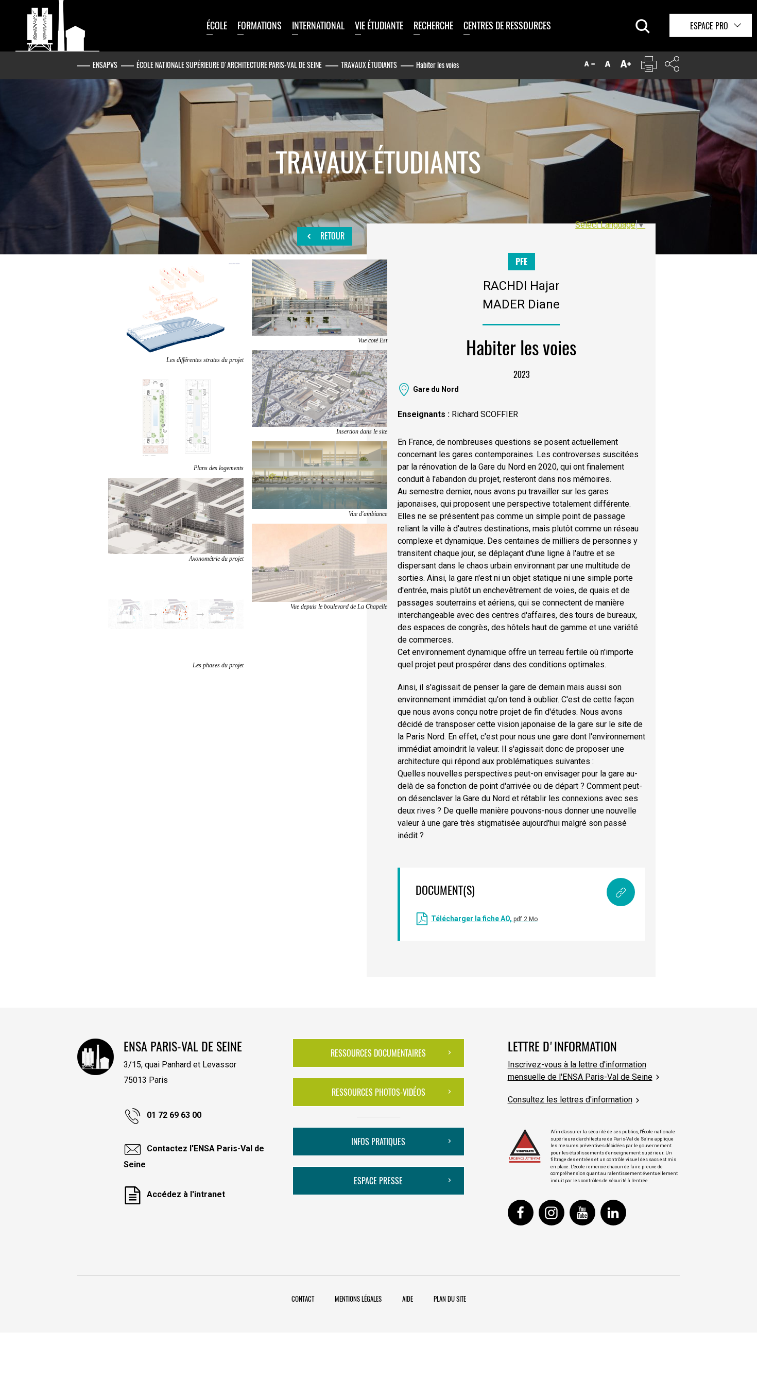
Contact (302, 1298)
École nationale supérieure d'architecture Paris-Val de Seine (229, 64)
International (318, 25)
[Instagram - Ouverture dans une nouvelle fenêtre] (551, 1212)
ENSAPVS (105, 64)
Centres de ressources (507, 25)
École (217, 25)
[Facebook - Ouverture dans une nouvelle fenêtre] (521, 1212)
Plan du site (450, 1298)
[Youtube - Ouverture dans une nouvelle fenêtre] (582, 1212)
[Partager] (672, 66)
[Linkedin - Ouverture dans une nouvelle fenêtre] (613, 1212)
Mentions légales (358, 1298)
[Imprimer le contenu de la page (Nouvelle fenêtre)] (649, 66)
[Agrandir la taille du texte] (625, 66)
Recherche (433, 25)
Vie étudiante (379, 25)
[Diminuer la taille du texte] (589, 66)
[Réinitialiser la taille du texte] (607, 66)
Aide (407, 1298)
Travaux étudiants (369, 64)
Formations (259, 25)
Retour (331, 236)
